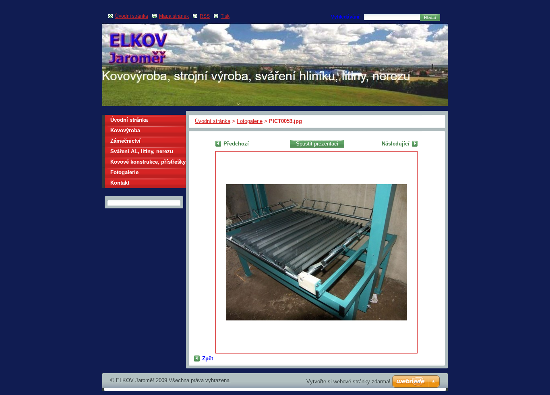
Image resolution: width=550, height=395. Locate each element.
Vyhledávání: (346, 17)
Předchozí (236, 144)
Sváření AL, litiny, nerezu (141, 151)
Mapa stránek (174, 16)
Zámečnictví (125, 141)
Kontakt (119, 183)
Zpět (207, 359)
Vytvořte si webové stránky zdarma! (348, 381)
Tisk (225, 16)
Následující (395, 144)
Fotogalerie (250, 121)
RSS (205, 16)
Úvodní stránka (212, 121)
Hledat (430, 17)
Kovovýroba (125, 130)
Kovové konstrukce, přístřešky (148, 162)
